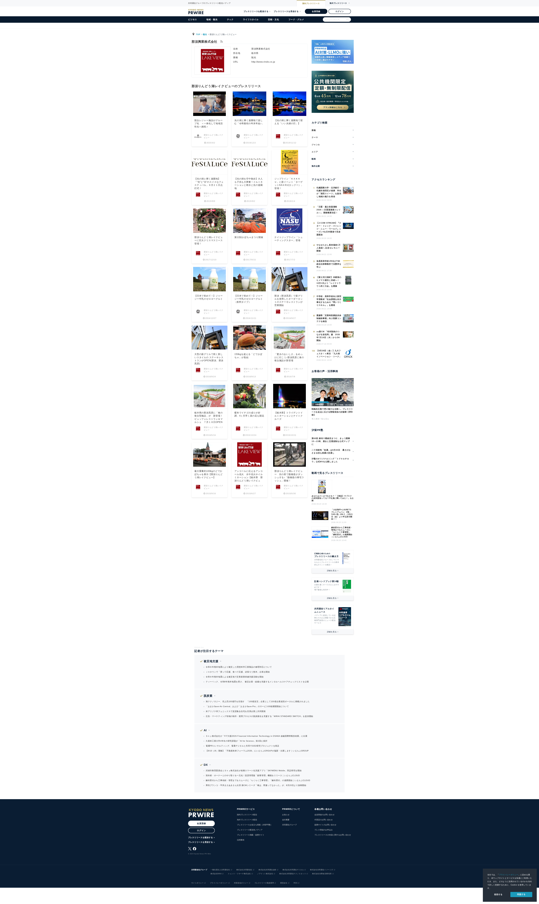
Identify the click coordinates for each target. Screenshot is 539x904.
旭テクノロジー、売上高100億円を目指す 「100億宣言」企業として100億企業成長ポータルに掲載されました (258, 701)
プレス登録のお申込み (323, 830)
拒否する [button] (498, 894)
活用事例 (240, 840)
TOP (198, 34)
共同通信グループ (289, 825)
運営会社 (283, 883)
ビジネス (192, 19)
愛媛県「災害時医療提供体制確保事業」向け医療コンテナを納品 (329, 318)
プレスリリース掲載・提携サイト (250, 835)
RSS (295, 883)
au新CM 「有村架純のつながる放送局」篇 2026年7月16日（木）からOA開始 (328, 335)
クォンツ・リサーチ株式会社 (239, 874)
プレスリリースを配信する (256, 11)
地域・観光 (211, 19)
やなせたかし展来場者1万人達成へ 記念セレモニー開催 (328, 248)
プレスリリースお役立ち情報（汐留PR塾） (254, 825)
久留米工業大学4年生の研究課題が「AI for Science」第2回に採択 (236, 741)
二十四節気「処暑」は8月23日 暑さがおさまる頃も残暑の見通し (331, 451)
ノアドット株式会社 (265, 874)
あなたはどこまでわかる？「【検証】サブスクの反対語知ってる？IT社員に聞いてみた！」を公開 (333, 498)
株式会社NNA (216, 874)
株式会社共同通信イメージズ (321, 870)
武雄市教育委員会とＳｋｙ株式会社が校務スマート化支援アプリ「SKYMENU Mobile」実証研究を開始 (254, 770)
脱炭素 (208, 695)
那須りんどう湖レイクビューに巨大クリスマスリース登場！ (208, 240)
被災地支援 (211, 661)
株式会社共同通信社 (244, 870)
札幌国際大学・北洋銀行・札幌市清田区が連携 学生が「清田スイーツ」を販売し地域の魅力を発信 (329, 192)
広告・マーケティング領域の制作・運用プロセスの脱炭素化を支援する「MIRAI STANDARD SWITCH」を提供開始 (259, 716)
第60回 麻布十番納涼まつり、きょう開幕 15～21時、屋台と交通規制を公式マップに (332, 441)
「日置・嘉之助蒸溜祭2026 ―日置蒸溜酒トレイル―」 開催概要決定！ (329, 210)
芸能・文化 (273, 19)
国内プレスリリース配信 (247, 815)
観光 (205, 34)
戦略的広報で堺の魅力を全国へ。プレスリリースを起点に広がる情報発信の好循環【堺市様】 (332, 412)
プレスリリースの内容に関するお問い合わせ (332, 835)
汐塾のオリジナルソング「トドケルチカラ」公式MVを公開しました (330, 460)
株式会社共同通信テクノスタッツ (292, 874)
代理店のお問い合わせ (323, 820)
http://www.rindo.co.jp (263, 62)
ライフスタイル (251, 19)
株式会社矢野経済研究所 (322, 874)
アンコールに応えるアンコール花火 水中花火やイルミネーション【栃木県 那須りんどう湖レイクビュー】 (248, 477)
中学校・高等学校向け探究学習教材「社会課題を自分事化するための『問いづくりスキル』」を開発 (329, 300)
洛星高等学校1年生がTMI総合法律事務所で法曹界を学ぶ (329, 264)
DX (206, 764)
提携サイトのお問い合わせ (325, 825)
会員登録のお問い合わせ (324, 815)
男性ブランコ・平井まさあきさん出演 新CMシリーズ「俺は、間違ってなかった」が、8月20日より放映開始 (256, 785)
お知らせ (285, 815)
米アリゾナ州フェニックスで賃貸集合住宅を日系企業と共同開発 (236, 711)
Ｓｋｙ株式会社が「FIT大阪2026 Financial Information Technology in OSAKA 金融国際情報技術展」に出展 (256, 736)
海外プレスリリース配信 (247, 820)
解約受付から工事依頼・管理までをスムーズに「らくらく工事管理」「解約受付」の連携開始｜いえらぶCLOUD (341, 532)
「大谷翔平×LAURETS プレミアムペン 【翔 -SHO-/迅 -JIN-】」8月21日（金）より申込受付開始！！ (342, 514)
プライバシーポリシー (508, 875)
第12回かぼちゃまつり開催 (248, 237)
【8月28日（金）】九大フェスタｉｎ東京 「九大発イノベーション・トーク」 (329, 353)
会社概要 (285, 820)
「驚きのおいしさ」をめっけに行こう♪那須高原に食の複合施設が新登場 (289, 357)
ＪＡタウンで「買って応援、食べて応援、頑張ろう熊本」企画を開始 (238, 672)
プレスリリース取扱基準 (264, 883)
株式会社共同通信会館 (267, 870)
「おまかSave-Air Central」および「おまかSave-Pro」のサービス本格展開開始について (247, 706)
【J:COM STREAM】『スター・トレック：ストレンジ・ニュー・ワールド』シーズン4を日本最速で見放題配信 (329, 229)
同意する (521, 894)
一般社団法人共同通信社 (220, 870)
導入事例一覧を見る (320, 419)
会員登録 (316, 11)
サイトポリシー (197, 883)
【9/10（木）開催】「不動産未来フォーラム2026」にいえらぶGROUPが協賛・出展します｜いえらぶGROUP (257, 751)
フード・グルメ (296, 19)
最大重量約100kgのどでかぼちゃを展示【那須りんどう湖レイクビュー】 (208, 474)
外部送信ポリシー (241, 883)
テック (230, 19)
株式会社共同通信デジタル (293, 870)
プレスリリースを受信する (286, 11)
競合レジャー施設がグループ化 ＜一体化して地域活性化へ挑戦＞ (208, 123)
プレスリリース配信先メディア (249, 830)
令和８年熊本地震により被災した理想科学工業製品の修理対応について (239, 667)
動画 (314, 159)
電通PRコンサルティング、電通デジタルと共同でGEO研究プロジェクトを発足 (242, 746)
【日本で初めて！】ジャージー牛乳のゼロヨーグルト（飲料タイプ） (248, 299)
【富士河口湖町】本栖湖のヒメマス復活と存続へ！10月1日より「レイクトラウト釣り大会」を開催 (329, 281)
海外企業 (316, 166)
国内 (311, 3)
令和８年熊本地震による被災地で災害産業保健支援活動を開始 (235, 677)
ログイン (339, 11)
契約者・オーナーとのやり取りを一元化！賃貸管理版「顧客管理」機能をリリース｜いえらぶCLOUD (253, 775)
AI (205, 730)
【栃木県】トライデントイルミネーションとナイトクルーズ (288, 416)
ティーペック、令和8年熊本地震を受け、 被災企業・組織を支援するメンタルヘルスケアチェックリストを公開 (257, 682)
